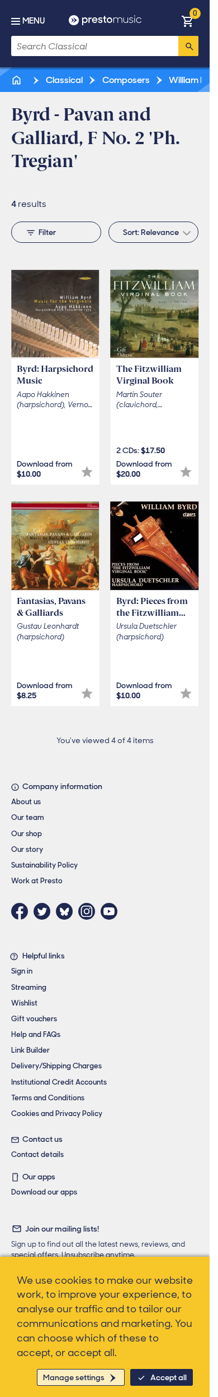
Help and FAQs (35, 1034)
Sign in (21, 971)
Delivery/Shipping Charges (56, 1066)
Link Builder (30, 1050)
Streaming (28, 987)
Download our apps (44, 1192)
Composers (125, 80)
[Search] (188, 46)
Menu (33, 20)
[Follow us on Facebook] (22, 911)
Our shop (26, 833)
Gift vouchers (34, 1018)
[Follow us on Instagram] (89, 911)
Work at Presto (37, 881)
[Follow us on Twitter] (45, 911)
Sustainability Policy (44, 865)
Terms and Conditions (47, 1098)
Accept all (168, 1377)
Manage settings (74, 1377)
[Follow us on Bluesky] (67, 911)
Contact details (37, 1154)
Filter (47, 232)
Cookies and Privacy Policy (56, 1113)
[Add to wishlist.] (87, 472)
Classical (63, 80)
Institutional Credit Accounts (59, 1082)
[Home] (17, 80)
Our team (27, 817)
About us (26, 801)
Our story (27, 849)
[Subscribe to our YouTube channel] (112, 911)
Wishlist (24, 1003)
